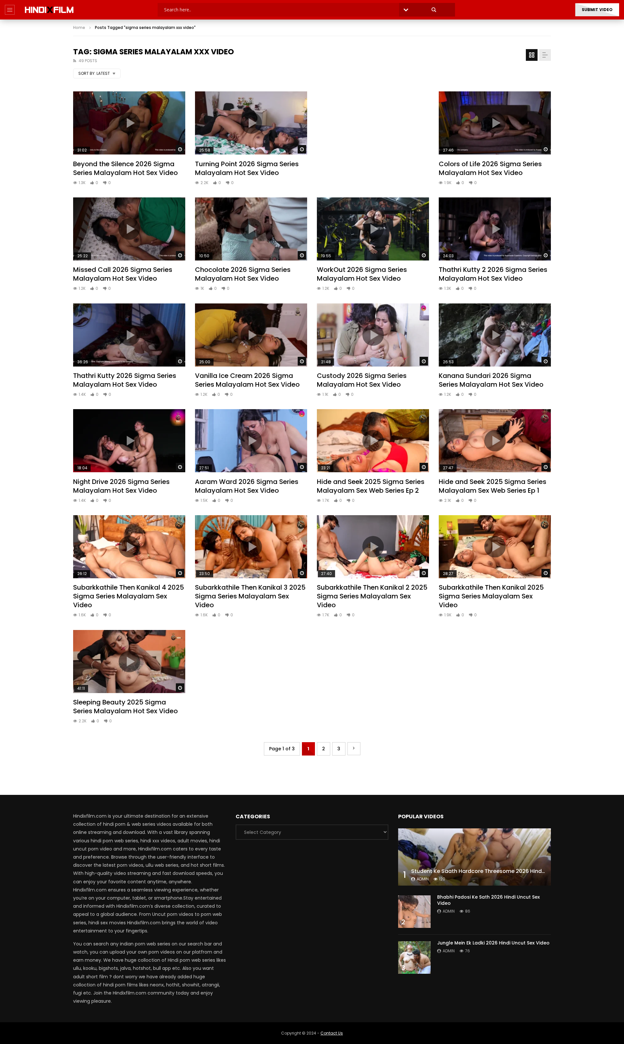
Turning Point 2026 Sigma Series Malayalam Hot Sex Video (247, 168)
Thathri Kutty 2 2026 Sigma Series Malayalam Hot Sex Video (493, 274)
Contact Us (331, 1033)
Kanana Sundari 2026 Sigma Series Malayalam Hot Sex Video (491, 380)
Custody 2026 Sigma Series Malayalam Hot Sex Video (362, 380)
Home (79, 27)
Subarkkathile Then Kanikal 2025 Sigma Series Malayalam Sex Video (491, 596)
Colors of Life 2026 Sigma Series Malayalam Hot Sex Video (490, 168)
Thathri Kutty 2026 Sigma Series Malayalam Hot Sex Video (124, 380)
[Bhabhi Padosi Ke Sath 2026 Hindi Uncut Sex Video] (414, 911)
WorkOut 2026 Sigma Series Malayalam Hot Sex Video (362, 274)
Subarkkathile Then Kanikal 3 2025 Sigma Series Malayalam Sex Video (250, 596)
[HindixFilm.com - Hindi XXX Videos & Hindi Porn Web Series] (49, 10)
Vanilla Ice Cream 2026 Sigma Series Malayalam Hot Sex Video (247, 380)
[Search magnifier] (434, 10)
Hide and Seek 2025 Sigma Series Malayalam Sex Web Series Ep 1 (492, 486)
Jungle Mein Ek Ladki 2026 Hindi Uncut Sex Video (493, 943)
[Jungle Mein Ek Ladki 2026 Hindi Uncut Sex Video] (414, 957)
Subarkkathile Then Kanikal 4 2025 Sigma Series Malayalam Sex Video (128, 596)
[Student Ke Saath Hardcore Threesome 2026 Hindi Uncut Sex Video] (474, 857)
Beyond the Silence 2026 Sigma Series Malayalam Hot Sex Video (125, 168)
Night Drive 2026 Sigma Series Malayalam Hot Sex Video (121, 486)
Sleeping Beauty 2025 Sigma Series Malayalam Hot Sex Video (125, 707)
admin (423, 879)
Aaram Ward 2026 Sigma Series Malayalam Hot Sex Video (246, 486)
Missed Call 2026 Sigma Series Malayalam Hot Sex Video (122, 274)
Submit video (597, 9)
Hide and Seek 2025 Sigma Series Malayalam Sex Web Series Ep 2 (370, 486)
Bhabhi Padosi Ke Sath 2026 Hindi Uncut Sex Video (488, 900)
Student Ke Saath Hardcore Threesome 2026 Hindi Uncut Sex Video (499, 871)
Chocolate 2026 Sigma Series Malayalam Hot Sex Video (243, 274)
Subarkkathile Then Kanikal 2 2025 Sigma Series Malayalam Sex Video (372, 596)
